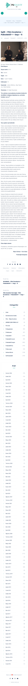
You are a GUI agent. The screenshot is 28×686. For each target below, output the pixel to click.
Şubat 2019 (8, 587)
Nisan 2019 (8, 580)
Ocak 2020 (8, 557)
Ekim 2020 (8, 527)
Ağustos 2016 (9, 654)
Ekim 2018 (8, 597)
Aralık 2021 (8, 483)
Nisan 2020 (8, 547)
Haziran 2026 (9, 373)
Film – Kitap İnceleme (11, 319)
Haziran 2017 (9, 620)
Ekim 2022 (8, 456)
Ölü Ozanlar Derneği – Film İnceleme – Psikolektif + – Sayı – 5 (13, 294)
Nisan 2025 (8, 386)
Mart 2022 (8, 476)
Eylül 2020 (8, 530)
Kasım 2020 (8, 523)
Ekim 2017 (8, 610)
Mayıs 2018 (8, 603)
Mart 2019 (8, 583)
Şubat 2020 (8, 553)
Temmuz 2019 (9, 573)
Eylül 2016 (8, 650)
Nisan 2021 (8, 510)
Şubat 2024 (8, 416)
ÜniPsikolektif (9, 355)
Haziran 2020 (9, 540)
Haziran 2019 (9, 577)
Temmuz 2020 (9, 537)
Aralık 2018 (8, 593)
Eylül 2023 (8, 433)
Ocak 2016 (8, 664)
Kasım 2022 (8, 453)
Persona (8, 325)
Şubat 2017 (8, 634)
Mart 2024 (8, 413)
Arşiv (7, 312)
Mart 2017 (8, 630)
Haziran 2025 (9, 383)
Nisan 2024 (8, 410)
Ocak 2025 (8, 393)
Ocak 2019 (8, 590)
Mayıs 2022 (8, 470)
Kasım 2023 (8, 426)
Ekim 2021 (8, 490)
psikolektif (6, 38)
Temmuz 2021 (9, 500)
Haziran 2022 (9, 466)
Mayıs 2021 (8, 507)
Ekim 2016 (8, 647)
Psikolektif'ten (9, 345)
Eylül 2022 (8, 460)
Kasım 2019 (8, 563)
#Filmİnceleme (21, 268)
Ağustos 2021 (9, 496)
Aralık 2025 (8, 376)
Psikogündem (9, 329)
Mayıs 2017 (8, 623)
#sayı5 (7, 270)
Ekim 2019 (8, 567)
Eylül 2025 (8, 380)
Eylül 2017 (8, 613)
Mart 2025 (8, 390)
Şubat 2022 (8, 480)
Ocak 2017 (8, 637)
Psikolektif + (13, 38)
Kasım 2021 (8, 486)
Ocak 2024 (8, 420)
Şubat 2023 (8, 446)
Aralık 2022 (8, 450)
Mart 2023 (8, 443)
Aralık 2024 (8, 396)
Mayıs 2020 (8, 543)
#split (12, 270)
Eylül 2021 (8, 493)
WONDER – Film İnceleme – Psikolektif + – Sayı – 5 (12, 282)
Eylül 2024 (8, 400)
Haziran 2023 (9, 436)
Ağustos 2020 (9, 533)
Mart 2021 (8, 513)
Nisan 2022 (8, 473)
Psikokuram (9, 332)
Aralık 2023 (8, 423)
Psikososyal (9, 349)
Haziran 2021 (9, 503)
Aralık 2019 (8, 560)
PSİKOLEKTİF (19, 270)
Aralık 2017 (8, 607)
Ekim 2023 (8, 430)
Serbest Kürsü (9, 352)
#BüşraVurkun (6, 268)
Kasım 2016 (8, 644)
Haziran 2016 (9, 660)
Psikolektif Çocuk (10, 339)
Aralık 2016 (8, 640)
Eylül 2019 (8, 570)
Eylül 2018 (8, 600)
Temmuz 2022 (9, 463)
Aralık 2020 (8, 520)
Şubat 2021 (8, 517)
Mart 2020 (8, 550)
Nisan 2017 (8, 627)
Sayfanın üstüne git (15, 682)
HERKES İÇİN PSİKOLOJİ (12, 322)
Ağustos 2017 (9, 617)
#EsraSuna (13, 268)
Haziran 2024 (9, 406)
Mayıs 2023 (8, 440)
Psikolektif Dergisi (10, 342)
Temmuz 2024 (9, 403)
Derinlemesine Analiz (11, 315)
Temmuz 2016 (9, 657)
